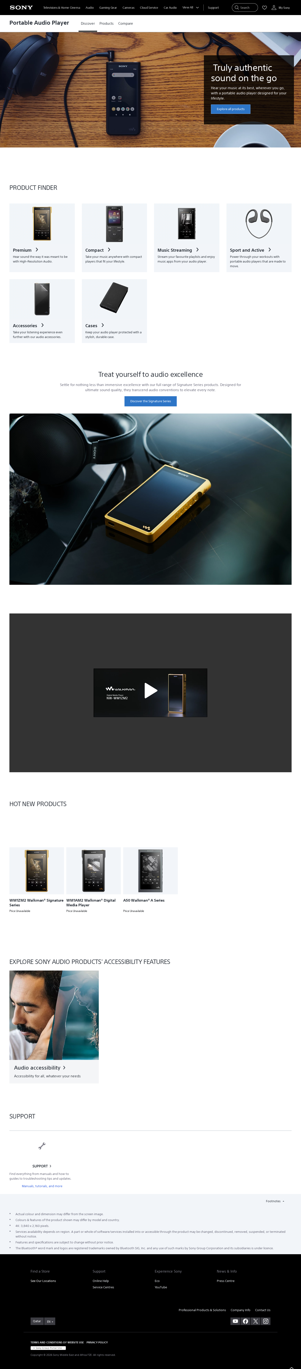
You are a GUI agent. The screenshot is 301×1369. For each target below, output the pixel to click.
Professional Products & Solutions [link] (202, 1310)
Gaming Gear (108, 8)
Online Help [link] (101, 1281)
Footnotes (273, 1201)
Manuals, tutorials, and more (42, 1186)
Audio (90, 8)
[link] (88, 23)
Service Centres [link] (103, 1287)
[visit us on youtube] (235, 1321)
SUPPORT (40, 1166)
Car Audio (170, 8)
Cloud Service (149, 8)
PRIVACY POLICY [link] (97, 1342)
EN (48, 1322)
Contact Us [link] (262, 1310)
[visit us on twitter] (255, 1321)
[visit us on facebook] (245, 1321)
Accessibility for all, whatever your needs (47, 1076)
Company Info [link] (240, 1310)
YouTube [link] (161, 1287)
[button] (150, 690)
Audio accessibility (37, 1068)
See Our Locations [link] (43, 1281)
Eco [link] (157, 1281)
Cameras (128, 8)
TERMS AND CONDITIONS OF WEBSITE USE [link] (57, 1342)
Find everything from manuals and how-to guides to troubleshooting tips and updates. (40, 1176)
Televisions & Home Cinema (61, 8)
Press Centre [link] (225, 1281)
